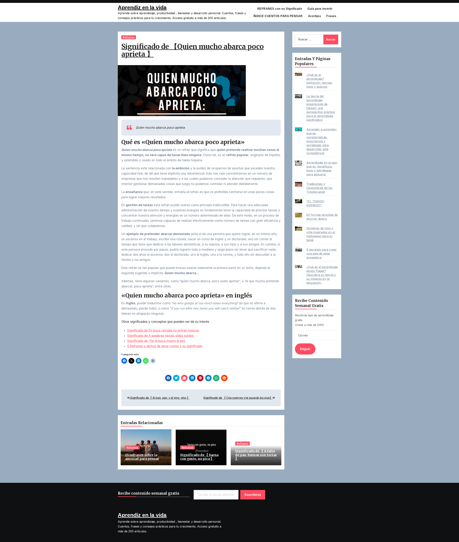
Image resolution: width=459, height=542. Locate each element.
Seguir (305, 349)
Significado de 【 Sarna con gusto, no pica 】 (199, 457)
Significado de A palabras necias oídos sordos (160, 335)
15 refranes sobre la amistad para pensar (142, 457)
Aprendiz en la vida (142, 7)
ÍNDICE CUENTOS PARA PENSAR (278, 16)
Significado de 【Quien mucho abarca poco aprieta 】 (192, 50)
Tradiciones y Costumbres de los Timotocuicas (319, 188)
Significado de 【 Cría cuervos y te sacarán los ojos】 (237, 398)
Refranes (128, 37)
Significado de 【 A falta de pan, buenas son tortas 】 (256, 455)
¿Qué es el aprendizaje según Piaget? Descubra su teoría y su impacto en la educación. (322, 275)
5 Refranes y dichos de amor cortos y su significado (164, 346)
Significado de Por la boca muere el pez (156, 341)
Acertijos (314, 16)
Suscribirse (253, 494)
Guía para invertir (319, 8)
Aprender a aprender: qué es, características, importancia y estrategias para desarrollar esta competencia (321, 141)
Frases (331, 16)
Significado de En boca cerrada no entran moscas (163, 330)
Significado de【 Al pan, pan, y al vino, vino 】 (160, 398)
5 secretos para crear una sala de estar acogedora (321, 253)
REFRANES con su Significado (279, 8)
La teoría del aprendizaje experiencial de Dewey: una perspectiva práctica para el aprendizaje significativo (320, 108)
